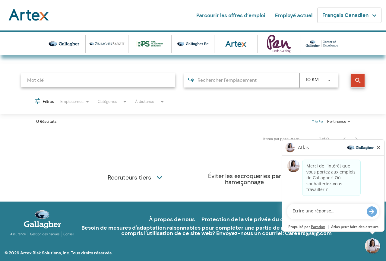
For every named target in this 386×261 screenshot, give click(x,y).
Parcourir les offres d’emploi (230, 15)
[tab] (135, 177)
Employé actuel (293, 15)
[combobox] (98, 80)
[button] (159, 177)
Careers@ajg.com (308, 233)
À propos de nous (172, 219)
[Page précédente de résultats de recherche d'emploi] (344, 139)
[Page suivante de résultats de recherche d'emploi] (356, 139)
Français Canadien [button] (345, 15)
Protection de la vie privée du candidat (252, 219)
